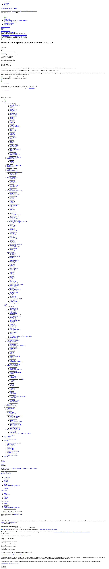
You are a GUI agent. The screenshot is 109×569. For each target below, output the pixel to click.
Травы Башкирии (12, 170)
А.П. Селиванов (14, 387)
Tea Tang (12, 136)
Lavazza (12, 324)
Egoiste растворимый (15, 372)
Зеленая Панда (14, 282)
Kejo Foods (13, 174)
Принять (3, 565)
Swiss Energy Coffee (15, 329)
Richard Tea (13, 129)
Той (11, 294)
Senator (12, 380)
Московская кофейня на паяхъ (17, 396)
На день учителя (12, 453)
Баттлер (12, 277)
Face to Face (13, 321)
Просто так (11, 444)
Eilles (11, 373)
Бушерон (12, 432)
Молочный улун (12, 168)
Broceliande (13, 313)
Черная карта (13, 401)
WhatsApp (3, 8)
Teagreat (12, 241)
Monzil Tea (12, 237)
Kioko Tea (12, 176)
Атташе (12, 333)
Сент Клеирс (13, 292)
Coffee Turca (13, 347)
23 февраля (11, 445)
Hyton (12, 120)
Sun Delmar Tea (14, 185)
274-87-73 (32, 11)
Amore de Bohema (14, 105)
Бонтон (12, 280)
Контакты (6, 5)
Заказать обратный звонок (7, 512)
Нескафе (12, 399)
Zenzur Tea (13, 186)
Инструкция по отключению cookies (10, 563)
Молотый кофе (11, 341)
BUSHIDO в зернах (15, 315)
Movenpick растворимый (16, 379)
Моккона (12, 395)
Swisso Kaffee (13, 331)
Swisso (11, 381)
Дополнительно (5, 501)
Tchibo (11, 383)
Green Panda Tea (14, 194)
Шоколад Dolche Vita (15, 421)
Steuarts (12, 132)
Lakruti (12, 124)
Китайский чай (11, 166)
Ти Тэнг (12, 189)
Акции (5, 498)
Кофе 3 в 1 (10, 306)
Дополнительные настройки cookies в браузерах (13, 554)
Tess (11, 138)
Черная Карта (13, 363)
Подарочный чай (12, 455)
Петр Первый (13, 337)
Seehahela (12, 253)
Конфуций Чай (14, 145)
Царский (12, 296)
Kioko (11, 236)
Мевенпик (12, 360)
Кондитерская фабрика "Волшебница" (20, 433)
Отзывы (6, 488)
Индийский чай (12, 158)
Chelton (12, 229)
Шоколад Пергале (14, 427)
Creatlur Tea (13, 192)
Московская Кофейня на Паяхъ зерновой (20, 336)
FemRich (12, 112)
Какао (9, 409)
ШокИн (12, 420)
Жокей (11, 357)
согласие (8, 529)
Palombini (12, 327)
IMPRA (12, 121)
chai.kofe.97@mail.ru (6, 473)
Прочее (5, 457)
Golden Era (13, 113)
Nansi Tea (12, 182)
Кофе (5, 305)
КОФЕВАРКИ (11, 439)
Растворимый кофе (13, 365)
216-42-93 (23, 11)
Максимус (12, 393)
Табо (11, 293)
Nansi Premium (13, 268)
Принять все (4, 549)
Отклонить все (11, 549)
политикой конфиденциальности (48, 529)
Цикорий (10, 404)
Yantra (11, 273)
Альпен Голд (13, 417)
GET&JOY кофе (14, 348)
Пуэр (9, 169)
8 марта (10, 447)
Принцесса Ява (14, 216)
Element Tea (13, 230)
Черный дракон (14, 302)
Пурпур (12, 435)
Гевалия (12, 388)
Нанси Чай (13, 248)
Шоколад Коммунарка (16, 425)
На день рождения (13, 451)
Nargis (11, 161)
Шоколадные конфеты (13, 429)
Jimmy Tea (12, 234)
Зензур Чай (13, 245)
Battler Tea (12, 225)
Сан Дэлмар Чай (14, 218)
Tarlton (12, 134)
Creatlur (12, 258)
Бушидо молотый (14, 356)
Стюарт (12, 250)
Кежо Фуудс (13, 144)
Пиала (11, 249)
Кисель (9, 411)
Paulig (11, 328)
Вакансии (6, 484)
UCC (11, 385)
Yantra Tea (12, 242)
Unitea (11, 140)
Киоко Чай (13, 212)
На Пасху (10, 452)
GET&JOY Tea (14, 260)
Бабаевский (13, 419)
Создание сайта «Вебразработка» (9, 522)
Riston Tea (12, 130)
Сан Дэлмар (13, 153)
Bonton (12, 226)
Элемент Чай (13, 156)
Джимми (12, 281)
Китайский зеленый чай (14, 165)
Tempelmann (13, 312)
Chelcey (12, 108)
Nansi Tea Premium (14, 126)
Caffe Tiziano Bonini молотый (17, 345)
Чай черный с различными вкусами (17, 221)
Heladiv (12, 117)
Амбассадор (13, 332)
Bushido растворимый (15, 369)
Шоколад (10, 415)
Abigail (12, 254)
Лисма (11, 288)
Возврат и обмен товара (10, 486)
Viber (7, 8)
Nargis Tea (12, 269)
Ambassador (13, 367)
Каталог (6, 493)
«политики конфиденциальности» (81, 532)
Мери (11, 162)
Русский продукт (14, 400)
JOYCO (12, 431)
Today (11, 384)
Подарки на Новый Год (14, 443)
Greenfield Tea (13, 173)
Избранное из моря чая (16, 284)
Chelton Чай (13, 109)
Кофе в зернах (11, 311)
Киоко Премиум (14, 285)
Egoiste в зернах (14, 320)
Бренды (5, 482)
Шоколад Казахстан (15, 424)
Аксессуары (7, 437)
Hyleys (11, 118)
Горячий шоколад (12, 408)
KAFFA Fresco (13, 376)
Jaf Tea (12, 122)
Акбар (11, 276)
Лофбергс (12, 359)
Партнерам (6, 3)
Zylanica (12, 141)
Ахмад (11, 142)
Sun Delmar (13, 238)
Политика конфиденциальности (12, 485)
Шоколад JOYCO (14, 423)
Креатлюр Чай (13, 146)
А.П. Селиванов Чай (15, 244)
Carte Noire (13, 371)
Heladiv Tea (13, 178)
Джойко (12, 413)
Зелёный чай (11, 104)
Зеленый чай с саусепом (14, 157)
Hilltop (11, 233)
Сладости (10, 412)
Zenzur (11, 274)
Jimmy (12, 160)
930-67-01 (14, 11)
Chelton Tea (13, 193)
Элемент (12, 297)
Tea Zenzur (12, 137)
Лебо (11, 335)
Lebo (11, 352)
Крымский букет (14, 246)
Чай (4, 102)
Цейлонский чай (12, 177)
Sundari (12, 133)
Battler (11, 106)
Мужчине (10, 448)
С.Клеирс (12, 152)
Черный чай (11, 252)
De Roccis (12, 317)
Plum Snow (13, 205)
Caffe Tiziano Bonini (15, 316)
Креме (11, 391)
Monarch (12, 377)
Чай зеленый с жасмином (14, 190)
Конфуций (12, 286)
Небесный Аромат (14, 149)
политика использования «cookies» (62, 532)
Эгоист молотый (14, 364)
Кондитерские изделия (9, 407)
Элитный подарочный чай (14, 298)
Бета (11, 278)
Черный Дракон (14, 154)
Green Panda (13, 114)
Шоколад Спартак (15, 428)
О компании (7, 1)
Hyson (11, 198)
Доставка (6, 4)
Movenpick (12, 325)
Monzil (12, 266)
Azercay (12, 224)
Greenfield (13, 116)
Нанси (11, 213)
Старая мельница (14, 340)
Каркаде (10, 164)
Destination (12, 110)
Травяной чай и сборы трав (15, 172)
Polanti (11, 128)
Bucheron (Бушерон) (15, 416)
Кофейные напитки (12, 339)
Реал (11, 150)
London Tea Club (14, 125)
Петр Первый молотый (16, 361)
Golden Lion (13, 232)
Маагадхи (12, 148)
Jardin (11, 323)
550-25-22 (5, 11)
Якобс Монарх (13, 403)
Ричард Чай (13, 217)
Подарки (6, 441)
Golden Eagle (13, 308)
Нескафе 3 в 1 (13, 309)
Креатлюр (13, 188)
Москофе (12, 397)
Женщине (10, 449)
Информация (4, 490)
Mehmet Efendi (13, 343)
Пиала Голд (13, 290)
